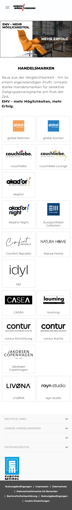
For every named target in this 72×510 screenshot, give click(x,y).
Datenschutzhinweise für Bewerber (37, 491)
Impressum (42, 486)
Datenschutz (59, 486)
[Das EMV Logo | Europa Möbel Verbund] (24, 7)
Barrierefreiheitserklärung (22, 496)
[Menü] (7, 7)
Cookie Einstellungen (37, 500)
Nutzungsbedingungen (18, 486)
